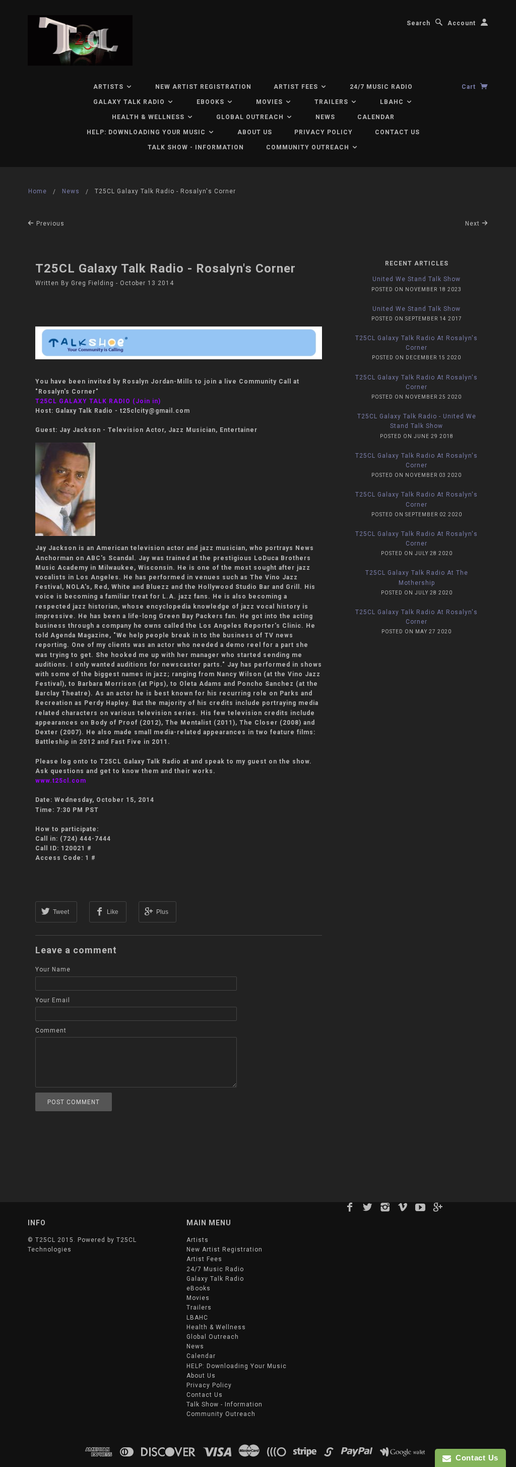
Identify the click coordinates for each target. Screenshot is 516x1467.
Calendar (376, 117)
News (325, 117)
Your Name (53, 969)
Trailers (332, 101)
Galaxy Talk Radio (130, 101)
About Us (254, 132)
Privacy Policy (323, 132)
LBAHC (393, 101)
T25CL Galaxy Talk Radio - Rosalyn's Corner (165, 268)
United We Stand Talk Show (416, 279)
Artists (109, 86)
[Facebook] (350, 1207)
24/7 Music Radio (381, 86)
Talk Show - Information (196, 147)
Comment (51, 1030)
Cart (470, 86)
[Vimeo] (403, 1207)
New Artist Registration (203, 86)
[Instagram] (385, 1207)
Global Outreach (251, 117)
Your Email (52, 1000)
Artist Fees (297, 86)
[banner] (80, 40)
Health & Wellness (149, 117)
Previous (49, 223)
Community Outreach (308, 147)
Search (418, 23)
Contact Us (397, 132)
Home (37, 191)
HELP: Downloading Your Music (147, 132)
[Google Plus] (438, 1207)
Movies (270, 101)
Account (461, 23)
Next (473, 223)
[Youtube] (420, 1207)
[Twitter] (367, 1207)
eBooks (211, 101)
